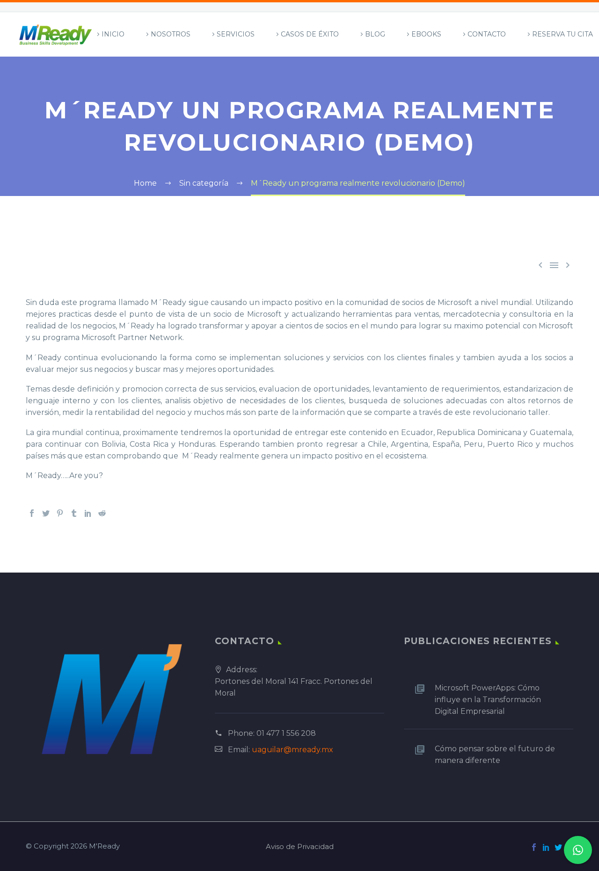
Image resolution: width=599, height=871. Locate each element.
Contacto (487, 34)
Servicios (236, 34)
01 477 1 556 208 (286, 733)
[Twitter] (46, 513)
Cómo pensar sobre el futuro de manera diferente (495, 754)
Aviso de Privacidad (300, 846)
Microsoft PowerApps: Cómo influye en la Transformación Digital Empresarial (488, 699)
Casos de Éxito (310, 34)
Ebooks (426, 34)
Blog (375, 34)
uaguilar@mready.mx (292, 749)
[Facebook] (32, 513)
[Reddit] (102, 513)
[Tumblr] (74, 513)
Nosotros (170, 34)
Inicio (113, 34)
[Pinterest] (60, 513)
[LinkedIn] (88, 513)
